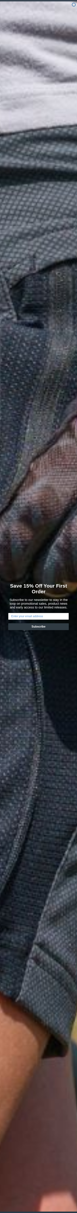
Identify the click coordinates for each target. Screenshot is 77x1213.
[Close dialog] (74, 4)
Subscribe (38, 626)
